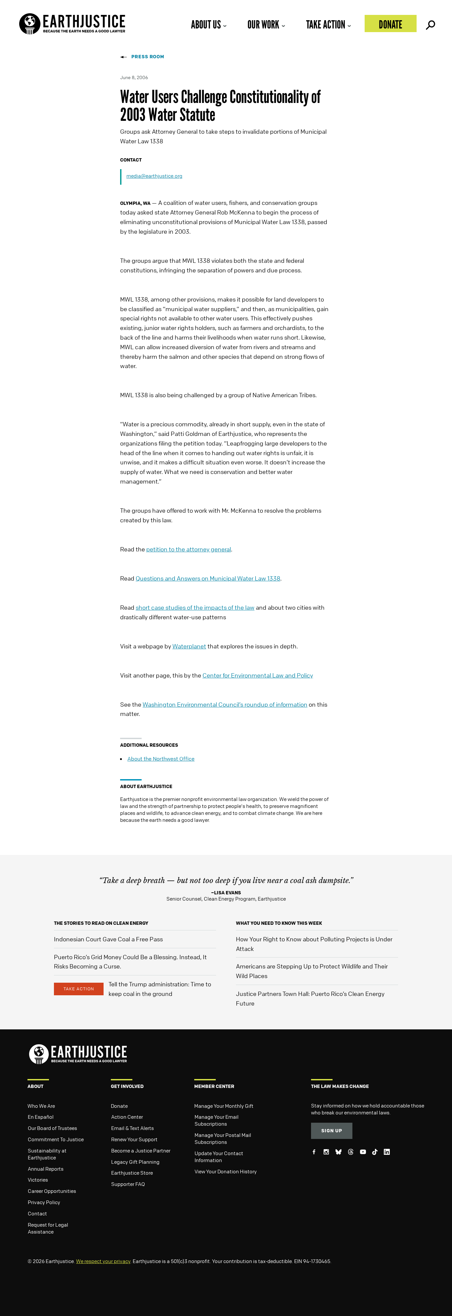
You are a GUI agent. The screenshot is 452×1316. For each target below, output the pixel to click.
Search (430, 23)
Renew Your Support (134, 1139)
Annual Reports (46, 1168)
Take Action (325, 24)
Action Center (127, 1116)
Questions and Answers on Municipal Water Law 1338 (208, 578)
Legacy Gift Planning (135, 1161)
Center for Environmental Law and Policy (258, 675)
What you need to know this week (279, 923)
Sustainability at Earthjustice (47, 1154)
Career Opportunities (52, 1191)
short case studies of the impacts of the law (195, 607)
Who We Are (41, 1106)
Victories (38, 1179)
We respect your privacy (103, 1261)
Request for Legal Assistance (48, 1228)
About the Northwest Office (161, 758)
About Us (206, 24)
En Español (41, 1116)
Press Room (147, 56)
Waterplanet (189, 646)
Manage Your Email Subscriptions (217, 1120)
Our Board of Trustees (52, 1128)
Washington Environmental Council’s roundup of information (225, 704)
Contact (37, 1213)
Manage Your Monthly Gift (223, 1106)
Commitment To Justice (56, 1139)
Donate (390, 24)
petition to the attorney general (188, 549)
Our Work (263, 24)
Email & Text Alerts (132, 1128)
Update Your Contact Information (219, 1156)
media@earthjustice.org (154, 175)
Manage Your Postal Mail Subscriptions (223, 1138)
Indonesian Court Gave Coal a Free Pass (108, 939)
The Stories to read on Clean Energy (101, 923)
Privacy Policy (44, 1202)
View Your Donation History (226, 1171)
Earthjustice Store (132, 1172)
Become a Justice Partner (140, 1150)
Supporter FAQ (128, 1184)
